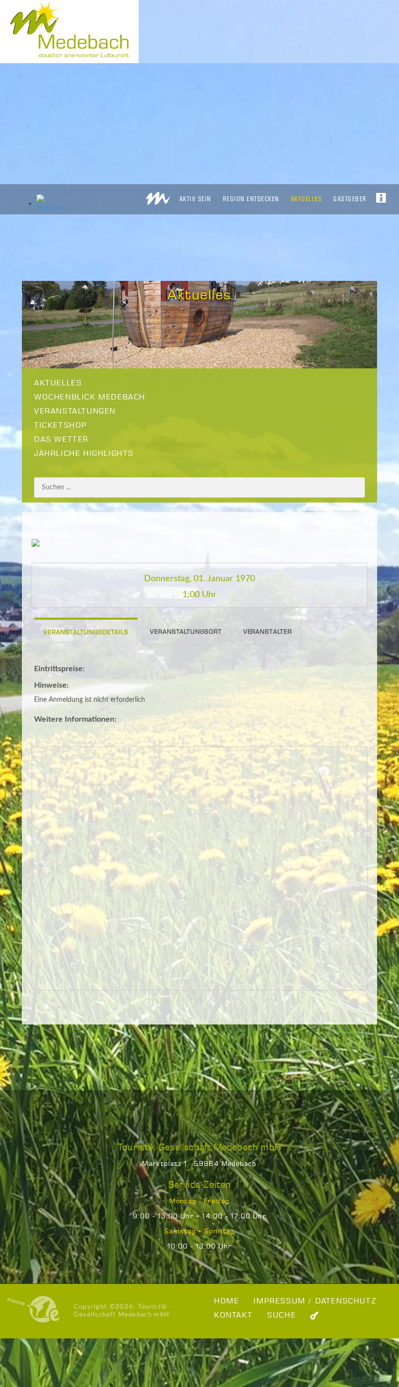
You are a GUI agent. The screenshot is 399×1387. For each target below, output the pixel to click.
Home (226, 1301)
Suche (281, 1315)
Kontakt (233, 1315)
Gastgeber (350, 199)
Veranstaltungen (75, 411)
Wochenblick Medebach (89, 397)
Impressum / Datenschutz (315, 1301)
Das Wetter (61, 439)
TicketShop (60, 425)
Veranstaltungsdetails (85, 632)
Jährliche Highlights (84, 453)
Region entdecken (251, 199)
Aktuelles (306, 199)
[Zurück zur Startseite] (158, 195)
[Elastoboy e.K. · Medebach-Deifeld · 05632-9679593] (33, 1308)
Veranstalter (267, 632)
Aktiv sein (195, 199)
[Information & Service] (381, 195)
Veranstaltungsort (185, 632)
